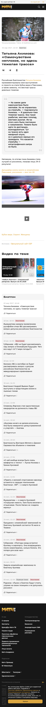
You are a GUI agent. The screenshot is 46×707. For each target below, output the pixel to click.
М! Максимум (7, 666)
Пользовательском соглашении (19, 692)
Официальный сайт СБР (21, 244)
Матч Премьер (7, 662)
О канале (5, 621)
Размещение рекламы (30, 632)
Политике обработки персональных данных (23, 690)
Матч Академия (8, 652)
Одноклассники (8, 676)
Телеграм (16, 672)
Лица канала (7, 649)
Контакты (5, 624)
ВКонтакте (6, 672)
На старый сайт (35, 2)
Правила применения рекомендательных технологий (10, 643)
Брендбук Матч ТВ (9, 627)
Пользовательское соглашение (11, 682)
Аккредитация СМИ (32, 627)
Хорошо (25, 701)
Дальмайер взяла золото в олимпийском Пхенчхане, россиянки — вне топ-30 (20, 171)
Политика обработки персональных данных (10, 636)
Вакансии (28, 624)
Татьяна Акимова (33, 80)
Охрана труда (7, 631)
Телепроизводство (32, 621)
